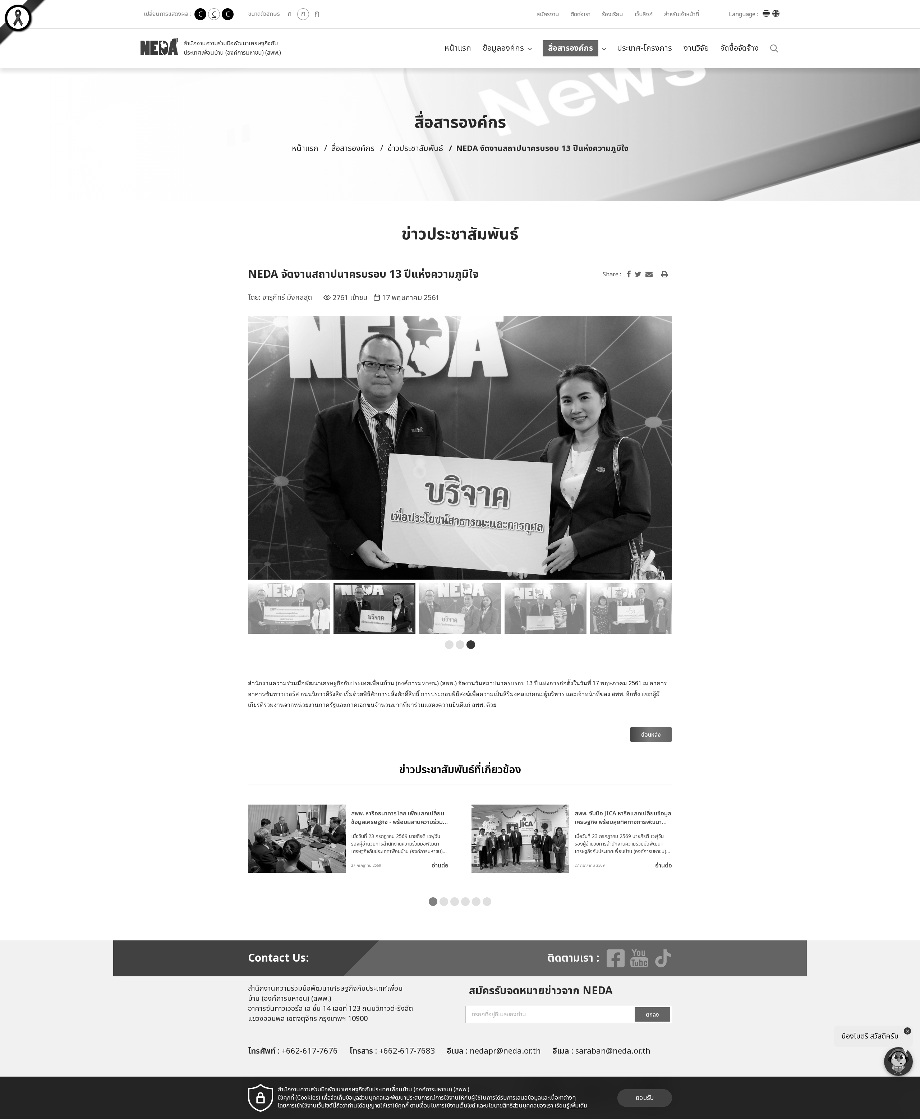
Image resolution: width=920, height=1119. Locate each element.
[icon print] (664, 274)
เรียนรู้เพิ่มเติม (571, 1105)
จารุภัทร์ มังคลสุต (287, 297)
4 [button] (465, 901)
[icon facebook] (629, 274)
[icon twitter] (638, 274)
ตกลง (652, 1014)
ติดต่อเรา (580, 14)
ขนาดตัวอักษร (264, 14)
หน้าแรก (458, 48)
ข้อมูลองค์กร (503, 48)
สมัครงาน (548, 14)
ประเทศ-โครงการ (644, 48)
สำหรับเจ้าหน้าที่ (681, 14)
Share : (612, 274)
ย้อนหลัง (651, 735)
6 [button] (487, 901)
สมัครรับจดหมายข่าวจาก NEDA (541, 991)
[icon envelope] (649, 274)
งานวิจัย (696, 48)
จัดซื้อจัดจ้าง (740, 48)
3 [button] (470, 644)
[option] (460, 448)
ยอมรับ (645, 1098)
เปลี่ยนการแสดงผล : (167, 14)
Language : (743, 14)
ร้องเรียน (612, 14)
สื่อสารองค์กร (570, 48)
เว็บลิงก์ (644, 14)
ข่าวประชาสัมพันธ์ (415, 149)
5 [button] (476, 901)
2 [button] (460, 644)
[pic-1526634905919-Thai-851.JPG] (460, 448)
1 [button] (449, 644)
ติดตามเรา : (573, 958)
